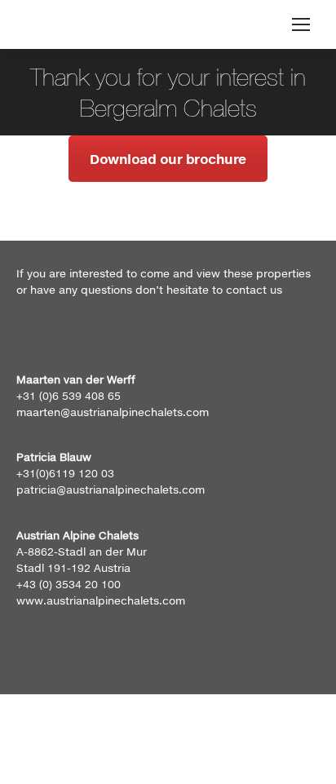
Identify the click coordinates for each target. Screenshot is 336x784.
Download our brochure (168, 158)
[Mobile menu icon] (301, 24)
